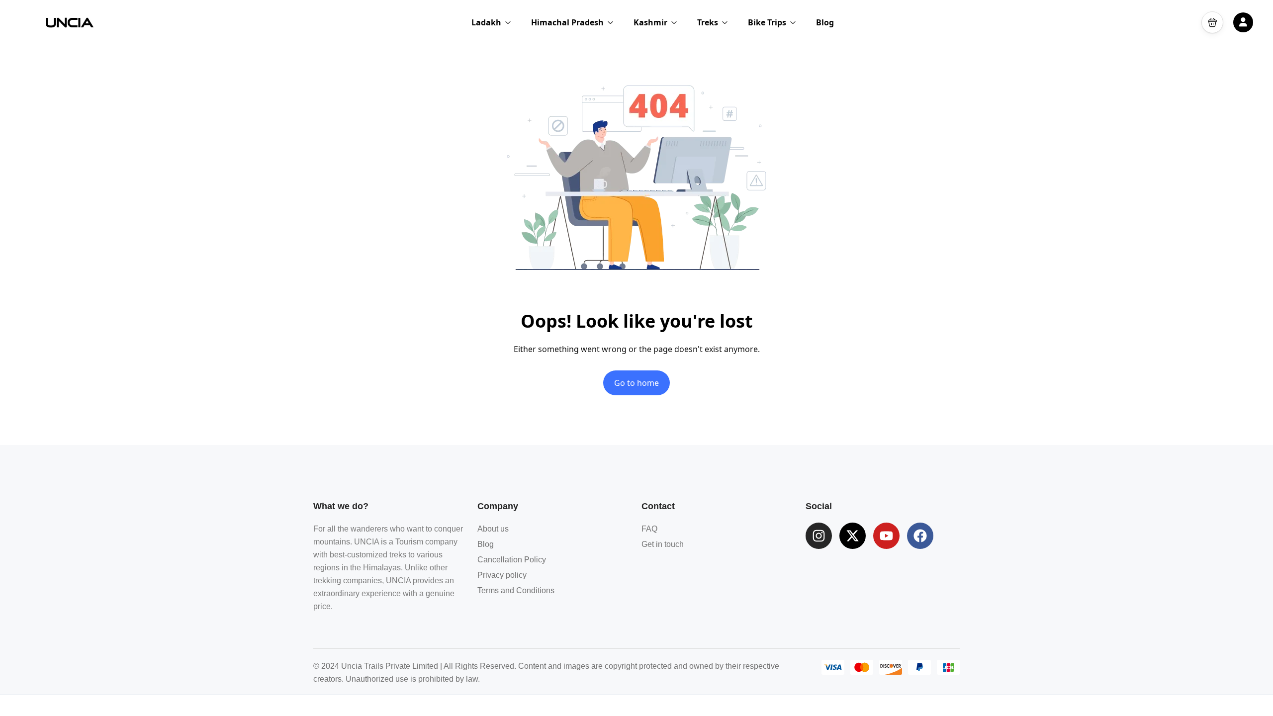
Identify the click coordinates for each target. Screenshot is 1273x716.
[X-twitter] (852, 536)
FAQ (649, 529)
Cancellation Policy (511, 559)
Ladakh (486, 22)
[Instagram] (819, 536)
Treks (707, 22)
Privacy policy (502, 575)
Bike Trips (767, 22)
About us (493, 529)
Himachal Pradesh (567, 22)
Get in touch (662, 544)
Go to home (636, 382)
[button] (1212, 22)
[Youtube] (886, 536)
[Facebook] (920, 536)
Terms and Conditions (515, 590)
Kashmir (650, 22)
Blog (825, 22)
